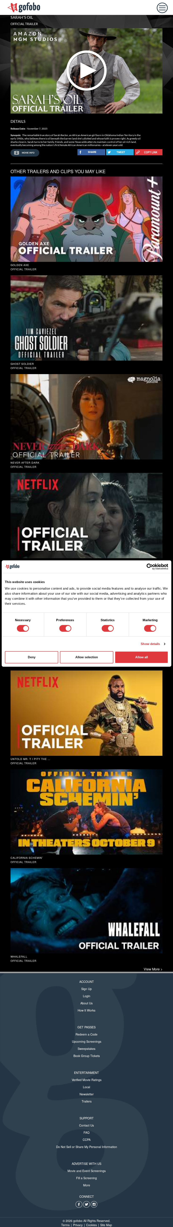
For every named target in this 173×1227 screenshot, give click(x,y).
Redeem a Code (86, 1034)
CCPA (87, 1139)
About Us (86, 1003)
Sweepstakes (86, 1048)
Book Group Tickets (86, 1056)
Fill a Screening (86, 1178)
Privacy (78, 1225)
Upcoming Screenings (86, 1041)
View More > (153, 969)
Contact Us (86, 1125)
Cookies (91, 1225)
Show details (150, 644)
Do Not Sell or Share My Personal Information (86, 1147)
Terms (65, 1225)
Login (86, 996)
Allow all (141, 657)
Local (86, 1087)
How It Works (86, 1010)
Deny (31, 657)
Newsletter (87, 1094)
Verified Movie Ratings (86, 1080)
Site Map (106, 1225)
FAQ (86, 1132)
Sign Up (86, 989)
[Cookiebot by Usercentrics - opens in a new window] (149, 566)
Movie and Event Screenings (87, 1171)
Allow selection (86, 657)
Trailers (87, 1101)
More (86, 1185)
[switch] (65, 628)
